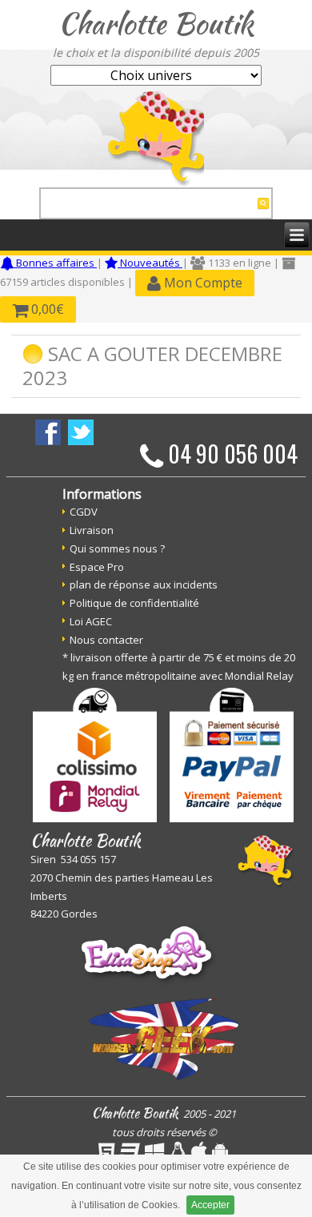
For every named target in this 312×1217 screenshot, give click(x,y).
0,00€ (46, 309)
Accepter (210, 1205)
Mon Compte (201, 282)
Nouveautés (150, 262)
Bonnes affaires (55, 262)
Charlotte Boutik (156, 23)
